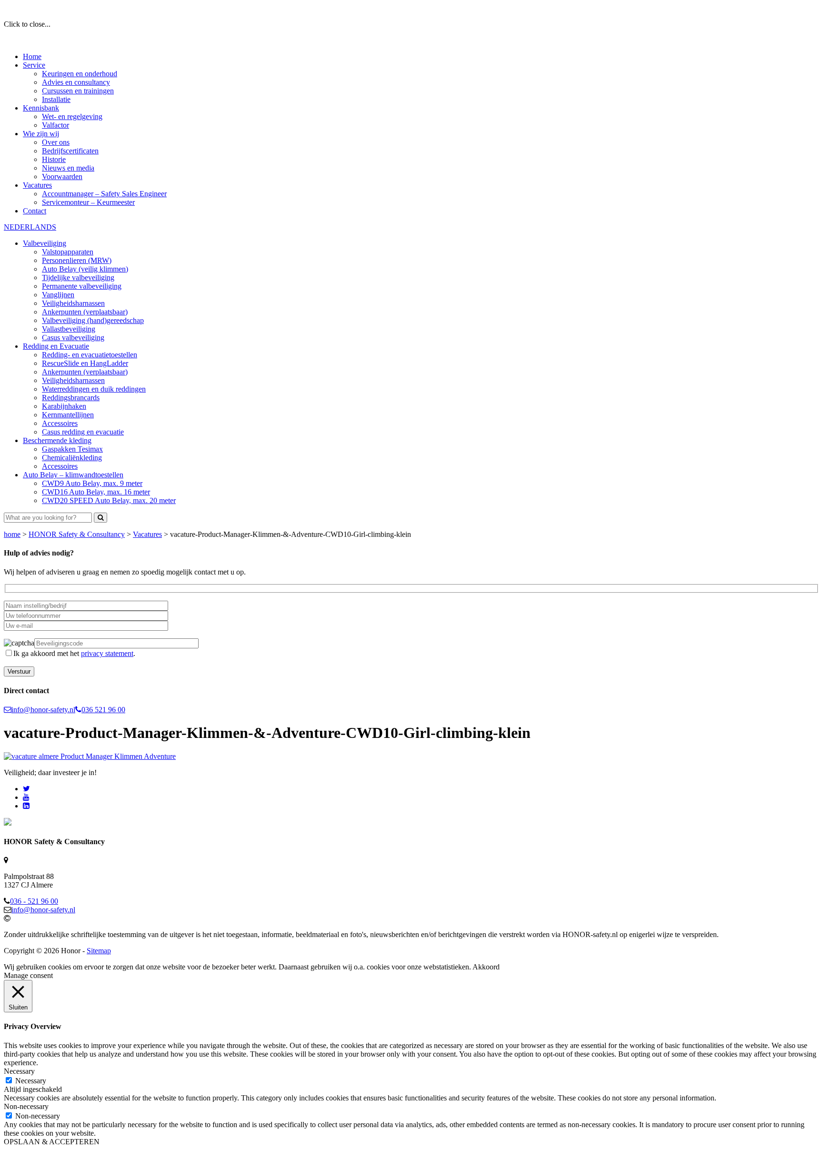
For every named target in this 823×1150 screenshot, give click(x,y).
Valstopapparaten (67, 252)
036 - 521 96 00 (34, 901)
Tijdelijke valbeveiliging (78, 277)
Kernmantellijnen (68, 415)
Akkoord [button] (486, 967)
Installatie (56, 99)
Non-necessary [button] (26, 1106)
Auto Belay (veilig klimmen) (85, 269)
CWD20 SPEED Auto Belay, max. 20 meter (109, 500)
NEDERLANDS (30, 227)
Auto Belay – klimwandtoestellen (73, 475)
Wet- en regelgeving (72, 116)
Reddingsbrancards (71, 397)
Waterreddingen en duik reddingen (94, 389)
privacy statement (107, 653)
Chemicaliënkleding (72, 458)
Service (34, 65)
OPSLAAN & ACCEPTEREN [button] (52, 1142)
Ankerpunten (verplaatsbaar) (85, 312)
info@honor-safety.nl (43, 710)
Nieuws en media (68, 168)
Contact (34, 211)
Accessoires (60, 423)
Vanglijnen (58, 295)
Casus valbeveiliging (73, 337)
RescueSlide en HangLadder (85, 363)
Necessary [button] (19, 1071)
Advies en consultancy (76, 82)
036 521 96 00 (103, 710)
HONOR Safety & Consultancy (77, 534)
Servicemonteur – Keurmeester (88, 202)
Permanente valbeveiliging (81, 286)
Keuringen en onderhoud (79, 74)
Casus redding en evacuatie (83, 432)
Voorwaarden (62, 176)
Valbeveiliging (44, 243)
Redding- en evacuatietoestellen (89, 355)
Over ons (56, 142)
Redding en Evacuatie (56, 346)
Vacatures (37, 185)
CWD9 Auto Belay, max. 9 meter (92, 483)
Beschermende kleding (57, 440)
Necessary (30, 1081)
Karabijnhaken (64, 406)
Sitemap (99, 951)
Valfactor (55, 125)
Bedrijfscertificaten (70, 151)
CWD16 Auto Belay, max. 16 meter (96, 492)
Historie (54, 159)
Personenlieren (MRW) (76, 260)
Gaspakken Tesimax (72, 449)
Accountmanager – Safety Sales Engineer (104, 194)
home (12, 534)
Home (32, 56)
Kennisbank (41, 108)
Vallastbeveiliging (68, 329)
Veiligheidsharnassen (73, 303)
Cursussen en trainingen (78, 91)
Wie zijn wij (41, 134)
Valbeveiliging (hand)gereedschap (93, 320)
